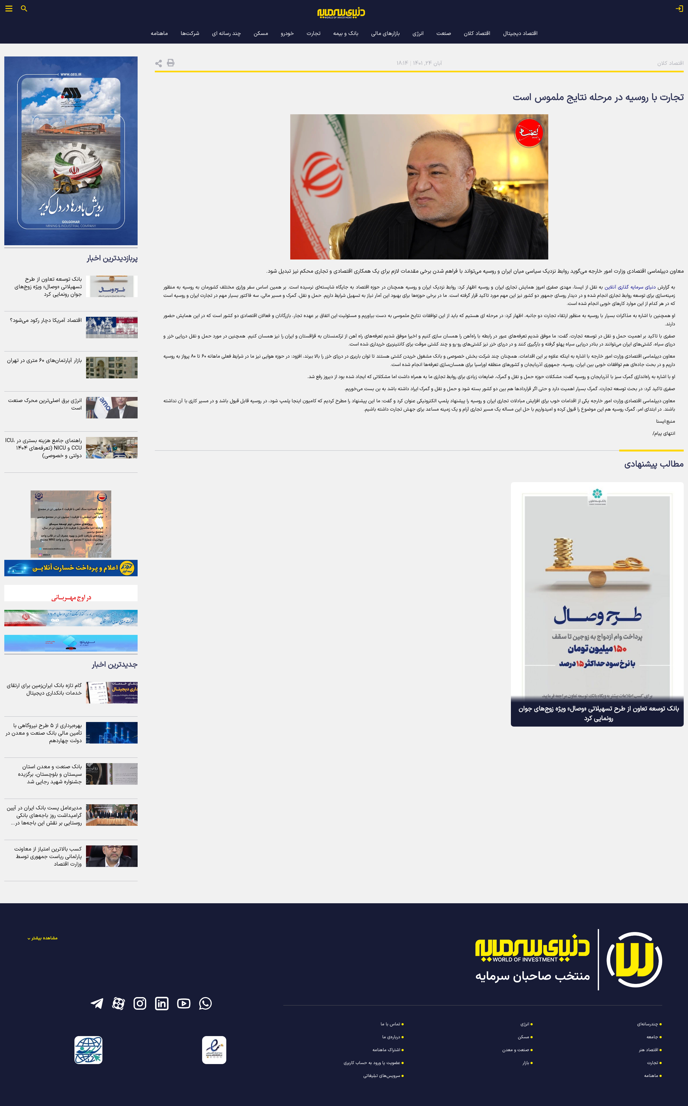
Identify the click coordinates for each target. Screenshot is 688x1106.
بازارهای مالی (385, 34)
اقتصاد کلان (477, 34)
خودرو (287, 34)
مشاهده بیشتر (44, 938)
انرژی (418, 34)
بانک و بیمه (345, 34)
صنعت (443, 34)
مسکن (261, 34)
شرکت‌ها (190, 34)
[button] (170, 62)
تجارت (313, 34)
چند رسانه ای (226, 34)
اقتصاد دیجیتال (520, 34)
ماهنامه (159, 34)
